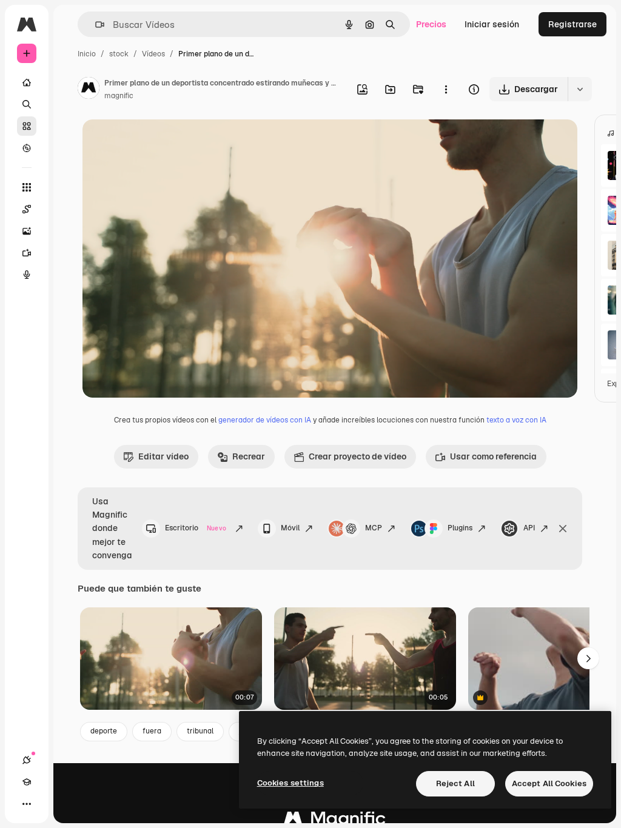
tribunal (200, 731)
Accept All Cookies (549, 783)
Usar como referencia (493, 456)
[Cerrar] (563, 528)
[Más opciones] (446, 89)
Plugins (460, 528)
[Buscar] (26, 104)
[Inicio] (26, 82)
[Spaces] (26, 209)
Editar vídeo (163, 456)
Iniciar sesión (492, 24)
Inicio (87, 54)
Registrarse (572, 24)
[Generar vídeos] (26, 252)
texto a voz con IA (516, 420)
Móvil (290, 528)
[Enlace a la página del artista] (88, 89)
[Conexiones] (26, 760)
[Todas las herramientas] (26, 187)
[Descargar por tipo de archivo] (580, 89)
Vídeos (153, 54)
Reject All (455, 783)
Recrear (248, 456)
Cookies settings (290, 783)
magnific (118, 96)
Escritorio (195, 528)
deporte (103, 731)
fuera (152, 731)
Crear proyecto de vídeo (357, 456)
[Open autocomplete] (95, 24)
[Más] (26, 803)
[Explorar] (26, 148)
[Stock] (26, 126)
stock (119, 54)
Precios (431, 24)
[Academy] (26, 782)
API (529, 528)
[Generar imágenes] (26, 231)
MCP (373, 528)
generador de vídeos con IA (264, 420)
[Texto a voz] (26, 274)
